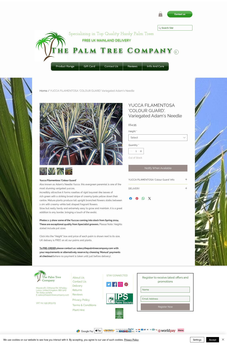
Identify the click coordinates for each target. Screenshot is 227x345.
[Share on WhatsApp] (143, 198)
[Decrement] (131, 151)
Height (132, 131)
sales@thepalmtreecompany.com (53, 295)
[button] (160, 14)
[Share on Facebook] (131, 198)
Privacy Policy (131, 339)
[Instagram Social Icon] (120, 284)
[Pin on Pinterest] (137, 198)
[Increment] (141, 151)
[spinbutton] (136, 151)
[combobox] (157, 137)
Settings (197, 339)
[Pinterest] (126, 284)
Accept (212, 339)
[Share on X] (150, 198)
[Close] (223, 339)
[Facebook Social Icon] (114, 284)
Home (43, 90)
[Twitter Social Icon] (108, 284)
